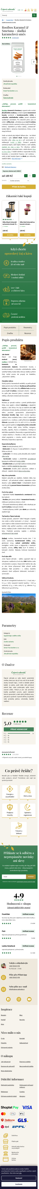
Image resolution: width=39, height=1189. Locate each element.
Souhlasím (18, 1184)
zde (20, 1173)
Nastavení (19, 1178)
